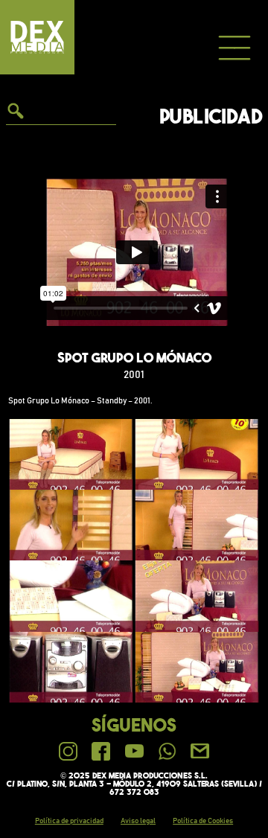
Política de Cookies (203, 821)
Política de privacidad (69, 821)
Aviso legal (138, 821)
